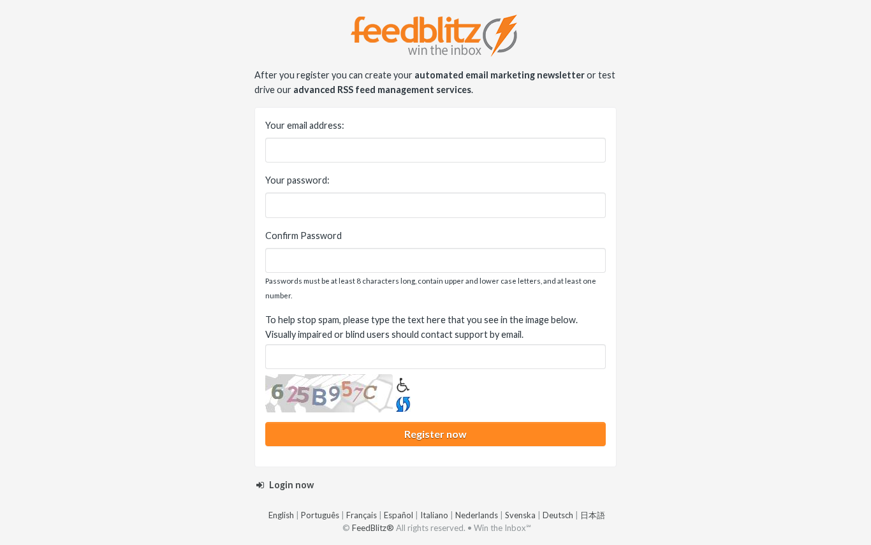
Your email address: (304, 125)
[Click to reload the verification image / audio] (402, 402)
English (281, 515)
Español (398, 515)
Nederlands (476, 515)
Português (320, 515)
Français (361, 515)
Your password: (297, 180)
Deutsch (558, 515)
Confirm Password (303, 235)
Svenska (520, 515)
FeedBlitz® (373, 528)
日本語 (592, 515)
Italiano (434, 515)
